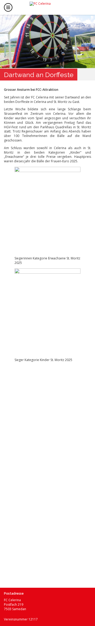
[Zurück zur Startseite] (52, 7)
